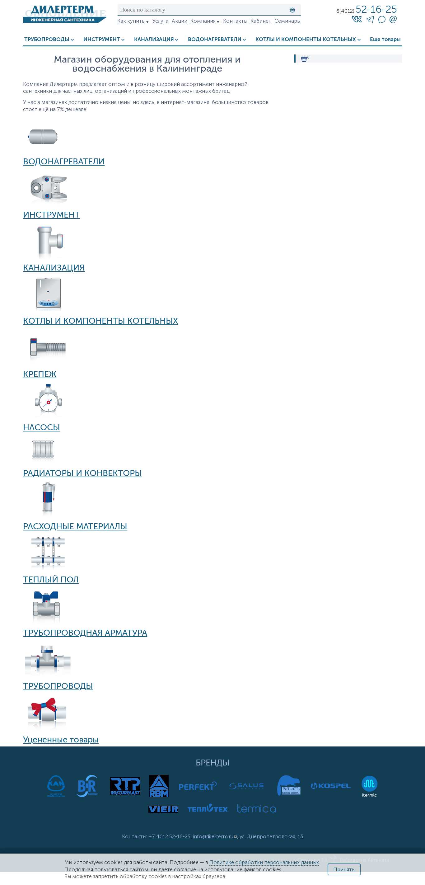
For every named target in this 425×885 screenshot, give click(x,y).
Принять (344, 869)
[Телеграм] (370, 20)
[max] (381, 21)
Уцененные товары (61, 740)
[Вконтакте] (357, 19)
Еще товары (385, 39)
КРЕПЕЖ (39, 375)
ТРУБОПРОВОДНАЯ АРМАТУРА (85, 633)
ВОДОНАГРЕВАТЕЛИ (214, 39)
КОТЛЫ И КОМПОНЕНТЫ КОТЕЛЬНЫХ (305, 39)
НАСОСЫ (41, 428)
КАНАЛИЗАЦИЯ (154, 39)
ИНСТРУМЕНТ (101, 39)
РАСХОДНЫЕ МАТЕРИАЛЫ (75, 527)
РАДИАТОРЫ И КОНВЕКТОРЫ (82, 474)
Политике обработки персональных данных (264, 862)
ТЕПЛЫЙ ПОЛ (51, 580)
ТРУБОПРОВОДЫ (46, 39)
